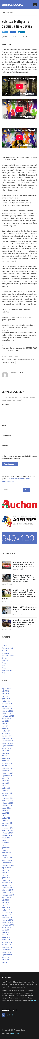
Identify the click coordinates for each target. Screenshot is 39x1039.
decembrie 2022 (8, 798)
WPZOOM (15, 1034)
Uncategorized (7, 670)
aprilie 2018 (6, 937)
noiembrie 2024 (7, 741)
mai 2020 (5, 875)
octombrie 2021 (7, 833)
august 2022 (6, 808)
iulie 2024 (5, 751)
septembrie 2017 (8, 955)
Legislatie (5, 653)
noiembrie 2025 (7, 711)
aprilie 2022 (6, 818)
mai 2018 (5, 935)
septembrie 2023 (8, 776)
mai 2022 (5, 815)
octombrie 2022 (7, 803)
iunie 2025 (5, 723)
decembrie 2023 (8, 768)
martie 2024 (6, 761)
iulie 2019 (5, 900)
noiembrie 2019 (7, 890)
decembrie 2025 (8, 709)
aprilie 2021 (6, 848)
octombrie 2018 (7, 922)
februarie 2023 (7, 793)
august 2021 (6, 838)
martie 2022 (6, 820)
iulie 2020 (5, 870)
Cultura (4, 646)
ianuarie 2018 (6, 945)
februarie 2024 (7, 763)
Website (5, 446)
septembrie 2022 (8, 806)
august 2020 (6, 868)
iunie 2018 (5, 932)
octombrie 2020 (7, 863)
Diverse (4, 650)
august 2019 (6, 898)
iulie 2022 (5, 811)
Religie (4, 658)
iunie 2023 (5, 783)
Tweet (5, 32)
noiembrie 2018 (7, 920)
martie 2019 (6, 910)
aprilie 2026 (6, 699)
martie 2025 (6, 731)
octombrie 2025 (7, 714)
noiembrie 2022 (7, 801)
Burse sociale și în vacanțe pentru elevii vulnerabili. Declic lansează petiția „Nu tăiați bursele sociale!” (23, 564)
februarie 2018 (7, 942)
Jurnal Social (13, 4)
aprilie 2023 (6, 788)
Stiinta (4, 668)
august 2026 (6, 689)
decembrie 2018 (8, 917)
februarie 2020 (7, 883)
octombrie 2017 (7, 952)
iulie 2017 (5, 960)
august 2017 (6, 957)
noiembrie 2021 (7, 830)
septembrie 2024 (8, 746)
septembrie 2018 (8, 925)
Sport (4, 665)
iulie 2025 (5, 721)
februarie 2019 (7, 912)
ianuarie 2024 (6, 766)
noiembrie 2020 (7, 860)
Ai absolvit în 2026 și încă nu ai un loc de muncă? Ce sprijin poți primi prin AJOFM (24, 609)
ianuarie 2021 (6, 855)
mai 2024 (5, 756)
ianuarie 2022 (6, 825)
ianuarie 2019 (6, 915)
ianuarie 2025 (6, 736)
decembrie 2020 (8, 858)
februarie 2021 (7, 853)
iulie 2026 (5, 691)
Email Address (7, 436)
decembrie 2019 (8, 888)
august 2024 (6, 748)
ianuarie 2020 (6, 885)
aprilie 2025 (6, 728)
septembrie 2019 (8, 895)
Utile (3, 673)
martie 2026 (6, 701)
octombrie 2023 (7, 773)
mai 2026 (5, 696)
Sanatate (23, 37)
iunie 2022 (5, 813)
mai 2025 (5, 726)
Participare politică (8, 655)
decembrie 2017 (8, 947)
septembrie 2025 (8, 716)
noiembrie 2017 (7, 950)
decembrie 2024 (8, 738)
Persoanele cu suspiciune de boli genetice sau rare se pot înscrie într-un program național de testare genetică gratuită (24, 623)
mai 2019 (5, 905)
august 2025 (6, 718)
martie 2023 (6, 791)
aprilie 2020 (6, 878)
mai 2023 (5, 786)
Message (5, 405)
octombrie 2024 (7, 743)
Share (13, 32)
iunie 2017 (5, 962)
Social (28, 37)
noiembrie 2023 (7, 771)
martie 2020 (6, 880)
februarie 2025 (7, 733)
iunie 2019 (5, 903)
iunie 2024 (5, 753)
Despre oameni (7, 648)
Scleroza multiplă (8, 362)
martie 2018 (6, 940)
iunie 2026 (5, 694)
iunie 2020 (5, 873)
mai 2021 (5, 845)
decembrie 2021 (8, 828)
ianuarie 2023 (6, 796)
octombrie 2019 (7, 893)
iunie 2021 (5, 843)
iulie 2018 (5, 930)
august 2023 (6, 778)
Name (4, 425)
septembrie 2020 (8, 865)
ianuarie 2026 (6, 706)
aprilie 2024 (6, 758)
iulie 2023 (5, 781)
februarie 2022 (7, 823)
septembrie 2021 (8, 835)
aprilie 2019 (6, 908)
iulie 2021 (5, 840)
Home (4, 12)
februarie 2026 (7, 704)
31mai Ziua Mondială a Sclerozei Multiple (20, 359)
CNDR (5, 37)
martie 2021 (6, 850)
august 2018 (6, 927)
